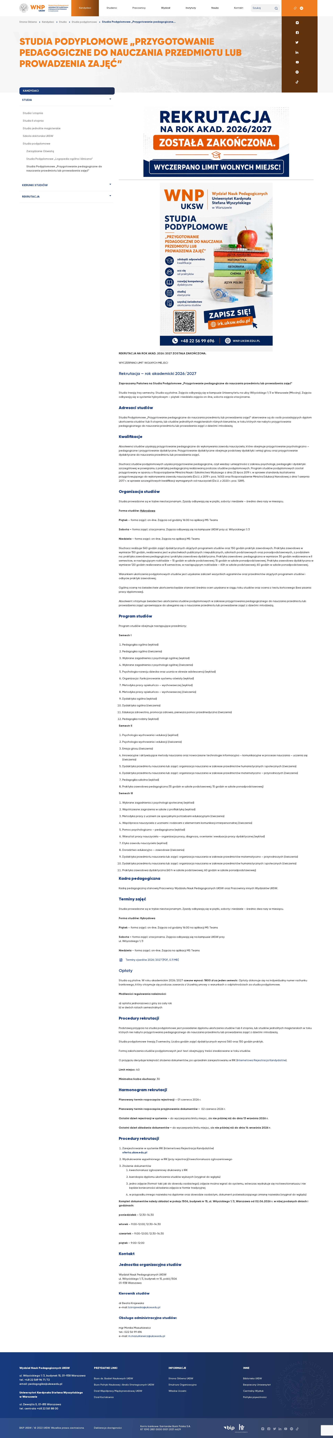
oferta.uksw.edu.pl (134, 1152)
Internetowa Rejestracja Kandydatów (261, 1060)
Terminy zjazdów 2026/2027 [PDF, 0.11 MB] (152, 960)
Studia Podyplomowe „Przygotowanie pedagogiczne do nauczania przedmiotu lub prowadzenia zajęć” (64, 168)
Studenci (112, 8)
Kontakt (238, 8)
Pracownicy (139, 8)
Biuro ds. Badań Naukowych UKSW (113, 1378)
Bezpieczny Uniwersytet (257, 1385)
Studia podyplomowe (36, 143)
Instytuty (191, 8)
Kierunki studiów (35, 185)
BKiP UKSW (25, 1428)
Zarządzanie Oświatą (40, 151)
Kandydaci (85, 8)
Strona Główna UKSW (181, 1378)
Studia (27, 100)
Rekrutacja (31, 196)
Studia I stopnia (33, 113)
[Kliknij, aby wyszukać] (276, 8)
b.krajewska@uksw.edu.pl (144, 1307)
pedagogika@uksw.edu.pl (45, 1384)
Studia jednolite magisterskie (42, 128)
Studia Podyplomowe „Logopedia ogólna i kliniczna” (59, 159)
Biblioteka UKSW (252, 1378)
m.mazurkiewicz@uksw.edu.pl (146, 1336)
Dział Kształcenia (104, 1397)
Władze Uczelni (177, 1391)
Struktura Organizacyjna (183, 1385)
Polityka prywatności (255, 1397)
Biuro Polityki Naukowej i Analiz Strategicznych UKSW (124, 1385)
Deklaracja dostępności (108, 1428)
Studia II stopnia (33, 121)
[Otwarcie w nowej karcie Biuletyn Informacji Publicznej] (229, 1428)
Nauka (215, 8)
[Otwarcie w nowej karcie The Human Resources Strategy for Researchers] (241, 1428)
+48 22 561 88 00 (47, 1408)
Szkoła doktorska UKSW (38, 136)
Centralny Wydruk (253, 1391)
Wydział (165, 8)
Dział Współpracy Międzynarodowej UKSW (118, 1391)
